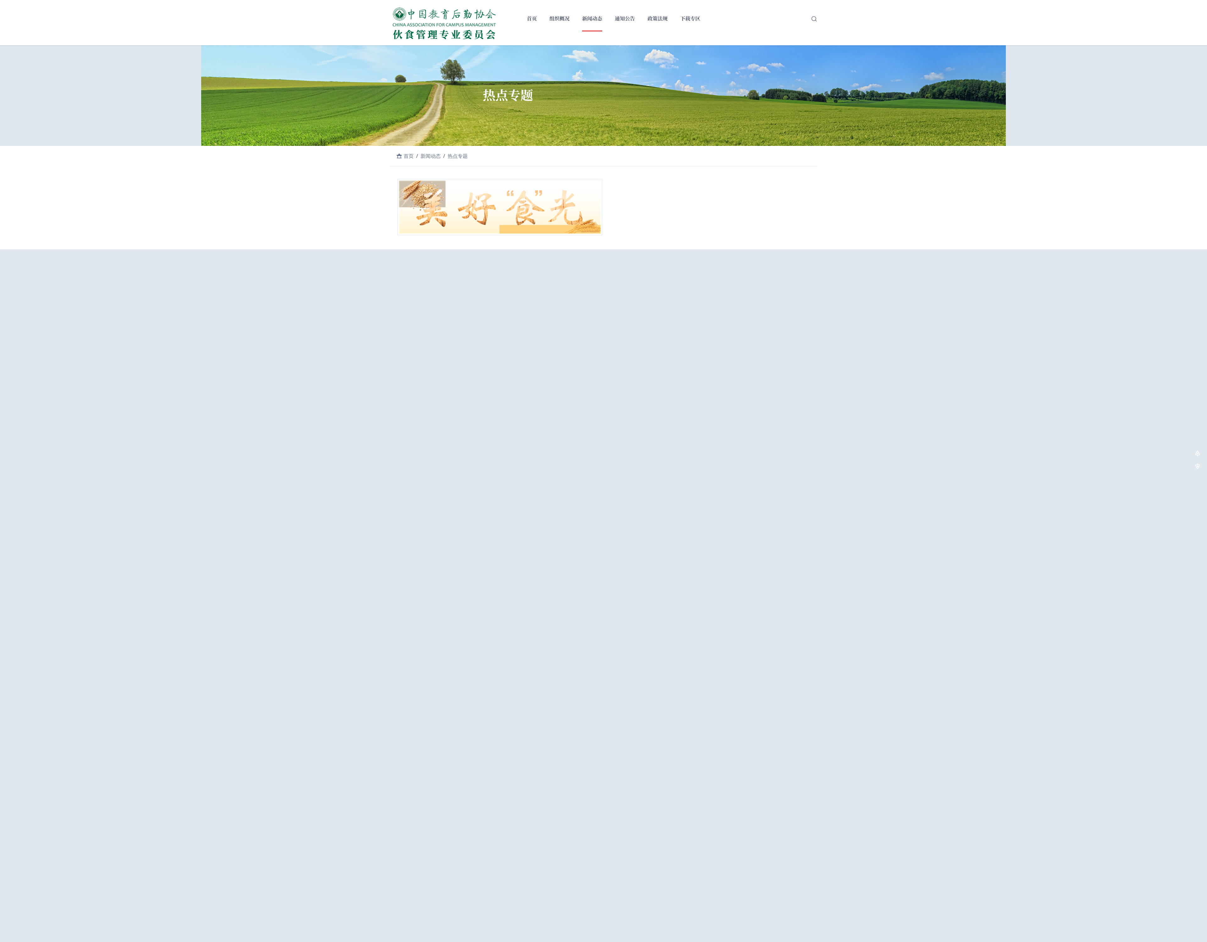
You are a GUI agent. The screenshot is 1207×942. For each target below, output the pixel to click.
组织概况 (559, 18)
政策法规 (658, 18)
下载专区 (690, 18)
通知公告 (625, 18)
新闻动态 (592, 18)
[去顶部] (1197, 454)
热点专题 (458, 155)
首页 (532, 18)
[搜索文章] (814, 19)
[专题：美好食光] (499, 208)
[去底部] (1197, 467)
